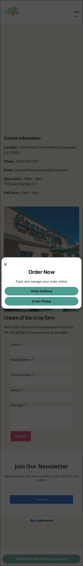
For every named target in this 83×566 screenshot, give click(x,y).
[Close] (7, 264)
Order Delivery (41, 291)
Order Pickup (41, 301)
